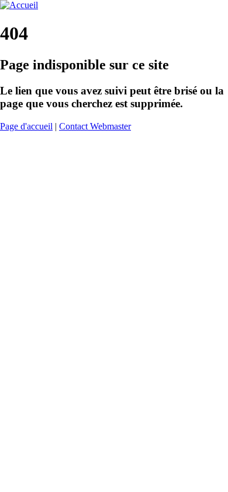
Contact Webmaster (95, 126)
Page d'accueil (26, 126)
